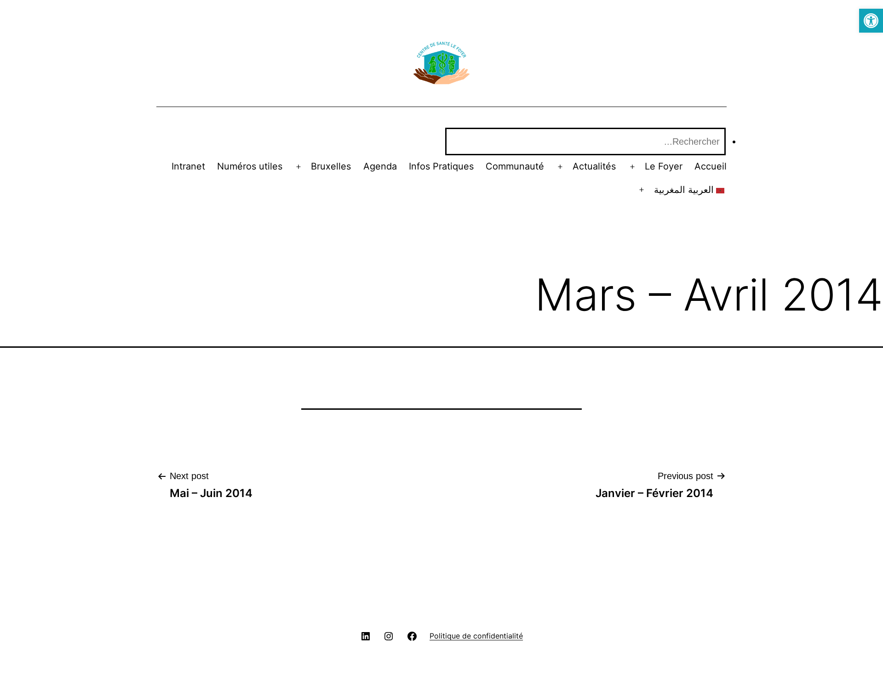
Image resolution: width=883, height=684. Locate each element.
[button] (871, 21)
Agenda (380, 166)
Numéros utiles (249, 166)
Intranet (188, 166)
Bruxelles (331, 166)
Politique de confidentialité (476, 635)
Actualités (594, 166)
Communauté (515, 166)
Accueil (710, 166)
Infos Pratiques (441, 166)
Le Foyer (663, 166)
